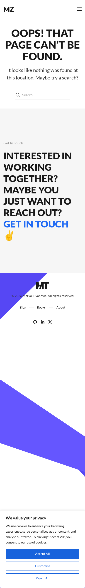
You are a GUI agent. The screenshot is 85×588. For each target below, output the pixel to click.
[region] (42, 549)
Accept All (42, 554)
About (60, 307)
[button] (79, 9)
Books (41, 307)
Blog (23, 307)
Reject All (42, 578)
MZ (8, 9)
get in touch (36, 224)
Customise (42, 566)
